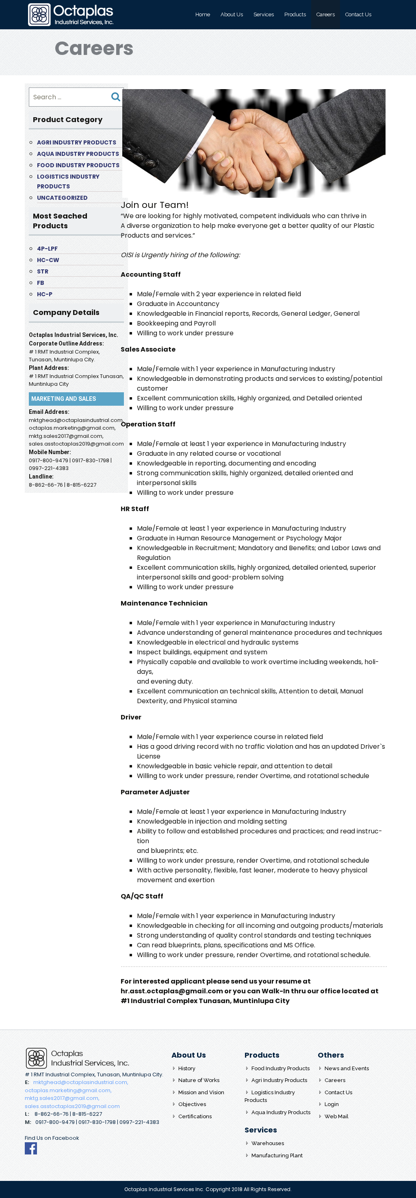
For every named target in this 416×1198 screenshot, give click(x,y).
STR (42, 271)
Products (295, 14)
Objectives (192, 1104)
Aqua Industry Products (78, 154)
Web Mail (337, 1116)
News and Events (347, 1068)
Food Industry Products (78, 165)
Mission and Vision (201, 1092)
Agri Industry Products (76, 142)
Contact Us (358, 14)
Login (332, 1104)
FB (40, 283)
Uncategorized (62, 198)
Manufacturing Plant (277, 1155)
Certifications (195, 1116)
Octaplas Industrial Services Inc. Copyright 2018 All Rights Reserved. (208, 1189)
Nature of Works (198, 1080)
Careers (325, 14)
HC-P (44, 294)
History (186, 1068)
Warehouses (267, 1143)
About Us (232, 14)
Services (264, 14)
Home (202, 14)
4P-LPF (47, 249)
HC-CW (48, 260)
